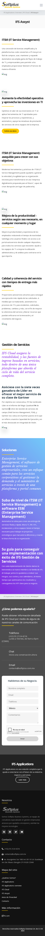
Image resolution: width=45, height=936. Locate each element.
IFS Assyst (6, 893)
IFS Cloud (26, 13)
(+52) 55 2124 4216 (18, 636)
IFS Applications (9, 13)
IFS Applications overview (11, 885)
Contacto (5, 901)
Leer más (22, 780)
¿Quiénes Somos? (9, 878)
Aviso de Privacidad (9, 897)
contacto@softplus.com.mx (22, 668)
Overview (18, 13)
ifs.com (6, 916)
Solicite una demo (10, 131)
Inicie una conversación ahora (23, 654)
